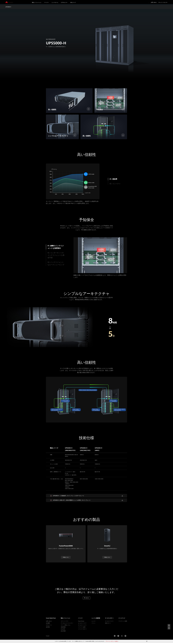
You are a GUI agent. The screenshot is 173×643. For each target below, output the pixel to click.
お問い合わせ (154, 2)
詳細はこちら (66, 557)
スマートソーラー (64, 621)
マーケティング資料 (123, 621)
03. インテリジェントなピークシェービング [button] (56, 263)
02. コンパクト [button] (115, 184)
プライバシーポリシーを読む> (111, 641)
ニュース (93, 621)
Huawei (47, 635)
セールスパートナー (82, 623)
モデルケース (49, 625)
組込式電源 (63, 630)
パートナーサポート (82, 629)
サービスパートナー (82, 625)
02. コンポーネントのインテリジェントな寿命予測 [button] (56, 255)
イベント (93, 623)
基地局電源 (63, 627)
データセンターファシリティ (67, 623)
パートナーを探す (82, 627)
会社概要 (48, 623)
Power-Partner (81, 621)
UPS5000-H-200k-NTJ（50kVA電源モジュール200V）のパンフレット (72, 500)
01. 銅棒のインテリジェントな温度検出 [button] (56, 247)
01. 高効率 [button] (113, 179)
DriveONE (63, 629)
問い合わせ (86, 597)
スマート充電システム (65, 625)
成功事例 (48, 627)
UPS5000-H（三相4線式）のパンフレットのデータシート (68, 495)
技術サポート (108, 623)
